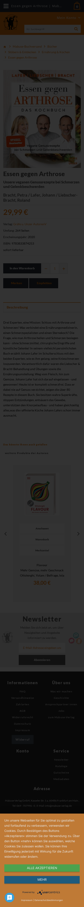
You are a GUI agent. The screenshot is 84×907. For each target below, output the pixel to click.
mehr (42, 880)
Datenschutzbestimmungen (48, 900)
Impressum (27, 900)
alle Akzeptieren (42, 868)
